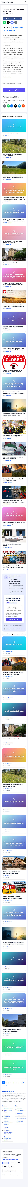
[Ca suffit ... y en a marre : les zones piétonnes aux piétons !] (14, 236)
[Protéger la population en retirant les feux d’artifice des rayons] (14, 474)
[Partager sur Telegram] (19, 106)
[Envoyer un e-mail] (12, 22)
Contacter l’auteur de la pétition (13, 83)
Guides (4, 1106)
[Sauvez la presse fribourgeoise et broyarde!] (14, 539)
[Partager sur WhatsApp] (4, 22)
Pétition (8, 27)
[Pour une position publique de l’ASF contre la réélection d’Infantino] (14, 430)
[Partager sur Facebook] (11, 106)
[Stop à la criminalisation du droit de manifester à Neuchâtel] (14, 452)
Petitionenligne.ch (7, 2)
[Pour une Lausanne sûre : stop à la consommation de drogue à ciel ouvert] (14, 496)
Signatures (18, 27)
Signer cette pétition (14, 90)
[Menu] (25, 2)
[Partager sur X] (8, 22)
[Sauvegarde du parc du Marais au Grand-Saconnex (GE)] (14, 149)
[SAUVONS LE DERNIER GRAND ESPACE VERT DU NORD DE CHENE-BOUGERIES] (14, 171)
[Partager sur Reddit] (23, 106)
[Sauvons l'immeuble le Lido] (14, 257)
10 (3, 1085)
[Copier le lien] (15, 22)
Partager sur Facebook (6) (13, 19)
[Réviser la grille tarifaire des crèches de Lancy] (14, 322)
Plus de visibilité (10, 30)
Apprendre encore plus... (11, 1159)
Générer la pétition (14, 619)
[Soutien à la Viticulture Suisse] (14, 128)
